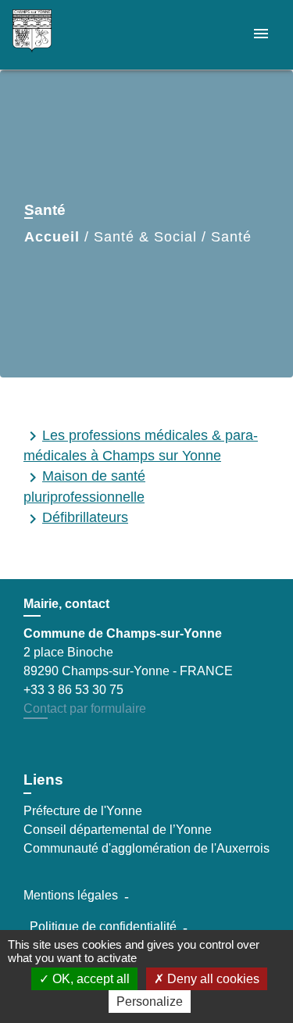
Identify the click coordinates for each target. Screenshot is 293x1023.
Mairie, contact (66, 603)
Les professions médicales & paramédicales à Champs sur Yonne (140, 445)
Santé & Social (145, 237)
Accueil (52, 237)
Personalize (149, 1001)
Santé (231, 237)
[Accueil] (71, 34)
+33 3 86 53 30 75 (73, 689)
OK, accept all (89, 978)
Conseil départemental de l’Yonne (117, 829)
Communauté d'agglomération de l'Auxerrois (146, 848)
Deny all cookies (211, 978)
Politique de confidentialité (103, 926)
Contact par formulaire (84, 708)
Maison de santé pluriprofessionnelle (84, 486)
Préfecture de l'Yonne (82, 810)
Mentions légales (70, 895)
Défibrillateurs (75, 519)
